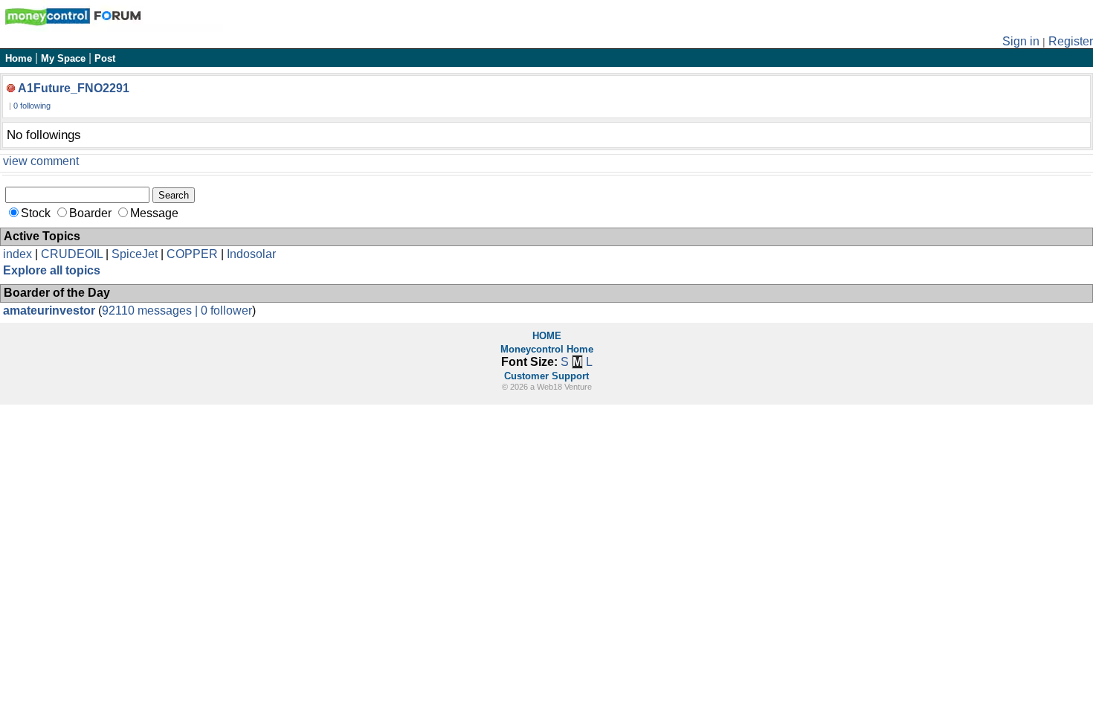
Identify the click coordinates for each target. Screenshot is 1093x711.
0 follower (226, 310)
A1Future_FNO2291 (73, 88)
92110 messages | (151, 310)
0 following (32, 105)
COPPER (192, 254)
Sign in (1020, 41)
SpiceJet (135, 254)
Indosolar (251, 254)
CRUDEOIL (72, 254)
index (17, 254)
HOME (546, 335)
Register (1070, 41)
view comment (41, 161)
